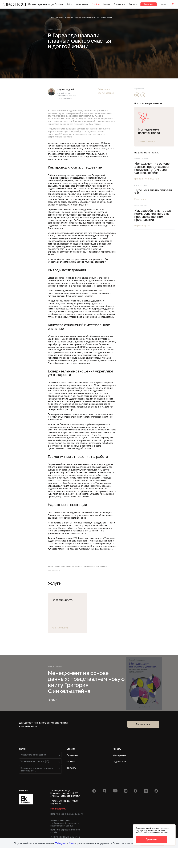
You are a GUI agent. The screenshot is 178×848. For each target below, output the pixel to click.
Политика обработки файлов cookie (65, 831)
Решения (59, 4)
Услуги (22, 749)
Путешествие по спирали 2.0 (153, 192)
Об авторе (103, 89)
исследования (54, 566)
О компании (119, 4)
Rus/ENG (163, 4)
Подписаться (143, 724)
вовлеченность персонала (72, 566)
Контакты (132, 4)
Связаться (148, 4)
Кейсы (69, 4)
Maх (71, 843)
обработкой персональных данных (152, 832)
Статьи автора (105, 93)
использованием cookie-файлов (151, 830)
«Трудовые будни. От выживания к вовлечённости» (81, 539)
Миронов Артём (142, 225)
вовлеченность (54, 570)
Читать (51, 700)
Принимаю (151, 839)
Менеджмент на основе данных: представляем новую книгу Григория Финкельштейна (151, 168)
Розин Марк (140, 199)
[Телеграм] (142, 95)
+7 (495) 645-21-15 (59, 801)
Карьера (106, 4)
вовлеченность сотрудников (96, 566)
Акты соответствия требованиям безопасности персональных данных (64, 823)
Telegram (60, 843)
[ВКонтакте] (136, 95)
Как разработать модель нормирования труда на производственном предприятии (153, 215)
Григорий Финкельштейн (146, 178)
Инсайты (96, 4)
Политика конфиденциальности (66, 814)
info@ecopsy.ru (58, 808)
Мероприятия (82, 4)
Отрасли (71, 749)
